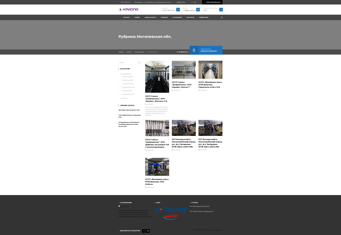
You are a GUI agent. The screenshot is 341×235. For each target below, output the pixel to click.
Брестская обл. (128, 77)
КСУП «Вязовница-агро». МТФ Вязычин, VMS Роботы (157, 181)
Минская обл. (127, 90)
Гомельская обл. (128, 83)
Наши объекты (139, 52)
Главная (121, 52)
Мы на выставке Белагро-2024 (129, 110)
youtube (194, 2)
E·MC (205, 10)
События (129, 52)
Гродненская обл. (129, 87)
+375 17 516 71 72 (125, 2)
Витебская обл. (128, 80)
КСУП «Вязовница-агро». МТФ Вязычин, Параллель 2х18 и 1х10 (210, 84)
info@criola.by (180, 2)
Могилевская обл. (129, 94)
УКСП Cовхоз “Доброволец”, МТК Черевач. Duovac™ (182, 84)
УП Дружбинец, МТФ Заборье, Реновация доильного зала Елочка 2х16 (129, 124)
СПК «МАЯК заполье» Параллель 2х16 (130, 116)
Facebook (191, 2)
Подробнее (153, 90)
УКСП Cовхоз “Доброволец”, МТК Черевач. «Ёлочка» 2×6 (156, 98)
